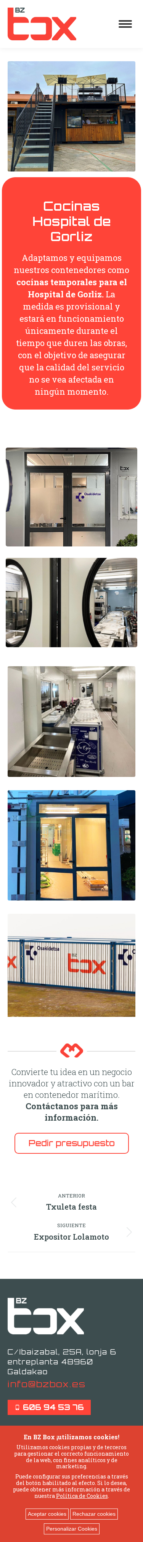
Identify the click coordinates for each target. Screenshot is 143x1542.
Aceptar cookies (47, 1514)
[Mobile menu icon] (125, 24)
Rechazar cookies (94, 1514)
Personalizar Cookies (71, 1529)
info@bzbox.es (47, 1384)
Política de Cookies (82, 1495)
